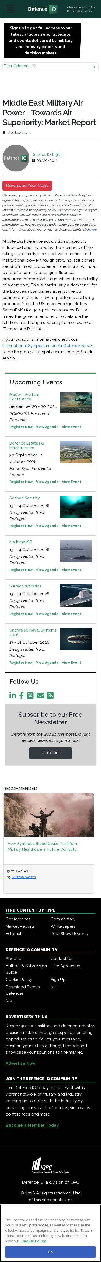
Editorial (13, 933)
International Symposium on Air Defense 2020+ (47, 345)
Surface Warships (25, 586)
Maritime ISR (20, 542)
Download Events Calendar (23, 990)
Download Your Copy (27, 185)
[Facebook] (22, 697)
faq (9, 1000)
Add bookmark (19, 133)
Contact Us (61, 958)
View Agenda (47, 427)
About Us (14, 958)
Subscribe (51, 753)
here (93, 229)
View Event (71, 427)
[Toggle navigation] (10, 9)
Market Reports (20, 926)
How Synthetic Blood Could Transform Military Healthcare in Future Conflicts (43, 847)
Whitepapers (63, 926)
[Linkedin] (13, 697)
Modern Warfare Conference (24, 396)
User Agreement (66, 965)
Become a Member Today (32, 1125)
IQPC (74, 1182)
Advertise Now (21, 1063)
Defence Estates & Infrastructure (26, 445)
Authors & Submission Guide (26, 969)
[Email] (41, 697)
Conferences (18, 919)
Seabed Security (24, 498)
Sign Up (58, 979)
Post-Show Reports (69, 933)
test (54, 986)
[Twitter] (31, 697)
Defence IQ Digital (47, 154)
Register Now (21, 427)
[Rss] (51, 697)
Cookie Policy (19, 979)
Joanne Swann (24, 876)
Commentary (63, 919)
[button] (50, 66)
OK (50, 1252)
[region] (50, 1233)
